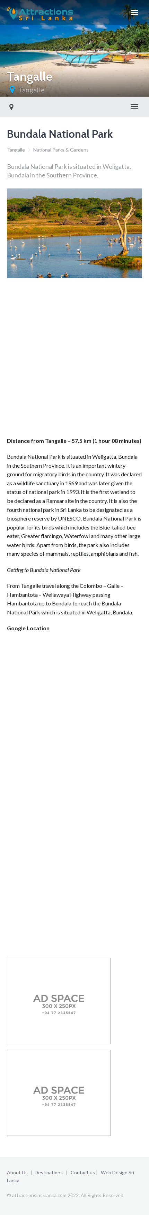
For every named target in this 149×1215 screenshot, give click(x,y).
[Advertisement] (74, 359)
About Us (17, 1172)
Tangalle (31, 90)
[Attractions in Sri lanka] (40, 12)
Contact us (83, 1172)
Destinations (49, 1172)
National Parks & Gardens (61, 150)
